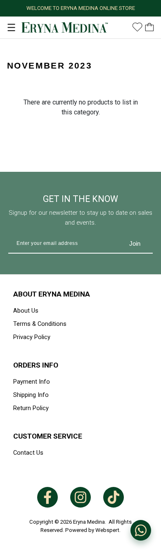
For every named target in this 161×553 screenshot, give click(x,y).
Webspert (107, 530)
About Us (25, 310)
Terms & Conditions (39, 324)
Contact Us (28, 452)
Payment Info (31, 381)
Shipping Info (31, 395)
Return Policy (31, 408)
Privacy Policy (31, 337)
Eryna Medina (89, 522)
